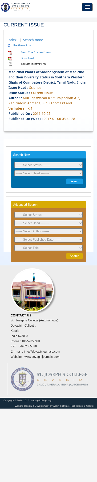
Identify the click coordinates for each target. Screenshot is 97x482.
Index (12, 40)
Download (26, 58)
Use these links (22, 45)
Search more (33, 40)
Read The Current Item (35, 52)
